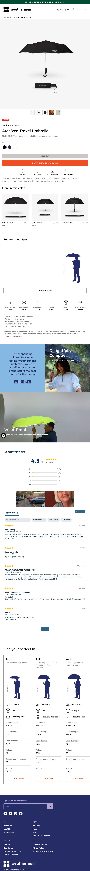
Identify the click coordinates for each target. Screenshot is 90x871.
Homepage (7, 17)
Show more (45, 629)
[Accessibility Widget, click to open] (3, 435)
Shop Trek (48, 779)
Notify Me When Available (45, 163)
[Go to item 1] (31, 112)
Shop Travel (18, 778)
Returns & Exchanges (13, 851)
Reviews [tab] (11, 512)
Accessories (9, 832)
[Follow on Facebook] (5, 813)
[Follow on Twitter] (10, 813)
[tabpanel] (45, 575)
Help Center (9, 848)
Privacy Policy (38, 848)
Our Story (36, 825)
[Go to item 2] (38, 112)
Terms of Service (39, 844)
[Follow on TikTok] (20, 813)
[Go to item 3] (45, 112)
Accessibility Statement (42, 851)
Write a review (80, 511)
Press (34, 829)
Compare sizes (45, 291)
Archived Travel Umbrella (22, 17)
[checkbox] (66, 520)
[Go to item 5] (58, 112)
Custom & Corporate (41, 835)
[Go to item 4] (51, 112)
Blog (34, 832)
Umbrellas (8, 825)
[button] (45, 469)
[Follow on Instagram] (15, 813)
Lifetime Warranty (11, 854)
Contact (7, 844)
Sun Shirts (8, 829)
